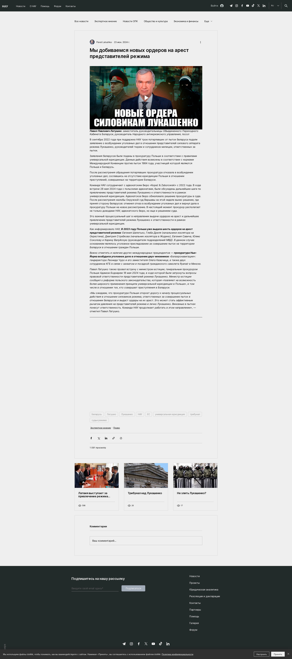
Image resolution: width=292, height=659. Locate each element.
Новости (194, 630)
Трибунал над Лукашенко (145, 547)
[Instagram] (236, 5)
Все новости (81, 21)
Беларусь (97, 468)
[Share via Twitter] (98, 492)
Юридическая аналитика (203, 643)
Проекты (194, 636)
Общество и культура (156, 21)
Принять (278, 654)
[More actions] (200, 42)
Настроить (261, 654)
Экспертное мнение (105, 21)
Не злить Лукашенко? (191, 547)
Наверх (4, 648)
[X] (258, 5)
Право (116, 481)
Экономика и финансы (186, 21)
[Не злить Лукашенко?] (195, 529)
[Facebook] (242, 5)
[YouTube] (247, 5)
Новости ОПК (130, 21)
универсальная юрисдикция (170, 468)
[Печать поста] (121, 492)
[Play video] (146, 97)
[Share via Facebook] (91, 492)
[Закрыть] (288, 654)
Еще (206, 21)
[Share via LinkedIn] (106, 492)
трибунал (195, 468)
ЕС (148, 468)
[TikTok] (253, 5)
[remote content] (146, 390)
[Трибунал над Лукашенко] (146, 529)
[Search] (286, 6)
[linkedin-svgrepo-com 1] (264, 5)
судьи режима (99, 474)
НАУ (140, 468)
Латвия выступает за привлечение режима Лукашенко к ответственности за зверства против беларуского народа (93, 548)
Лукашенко (127, 468)
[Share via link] (113, 492)
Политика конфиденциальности (177, 654)
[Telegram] (231, 5)
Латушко (111, 468)
